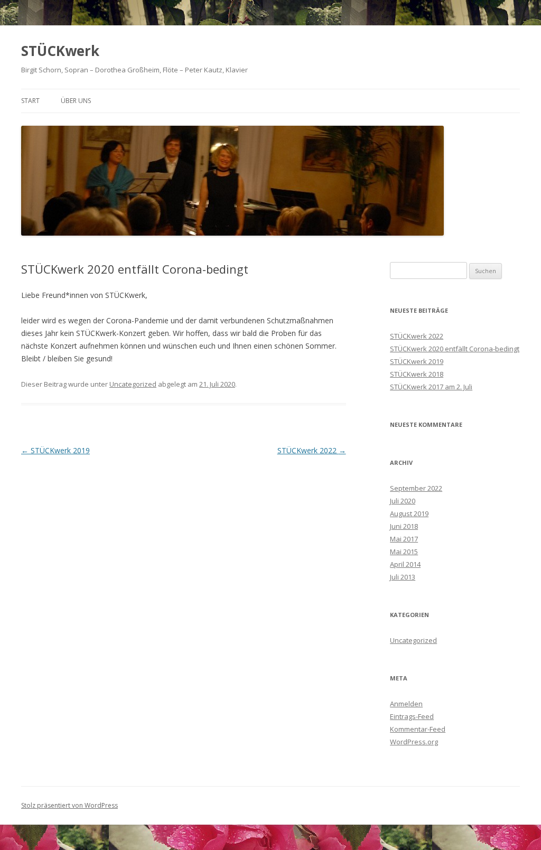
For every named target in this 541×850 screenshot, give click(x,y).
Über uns (76, 100)
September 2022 (416, 488)
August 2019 (409, 513)
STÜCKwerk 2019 (55, 450)
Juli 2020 (402, 501)
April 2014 (405, 564)
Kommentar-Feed (417, 729)
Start (30, 100)
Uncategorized (132, 384)
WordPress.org (414, 741)
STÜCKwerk (60, 50)
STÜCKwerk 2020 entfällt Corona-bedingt (454, 348)
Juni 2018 (404, 526)
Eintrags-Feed (412, 716)
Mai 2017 (404, 539)
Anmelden (406, 703)
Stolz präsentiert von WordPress (69, 805)
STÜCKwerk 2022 (311, 450)
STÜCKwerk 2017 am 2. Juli (431, 386)
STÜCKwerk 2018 (416, 374)
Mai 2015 (404, 551)
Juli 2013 (402, 577)
